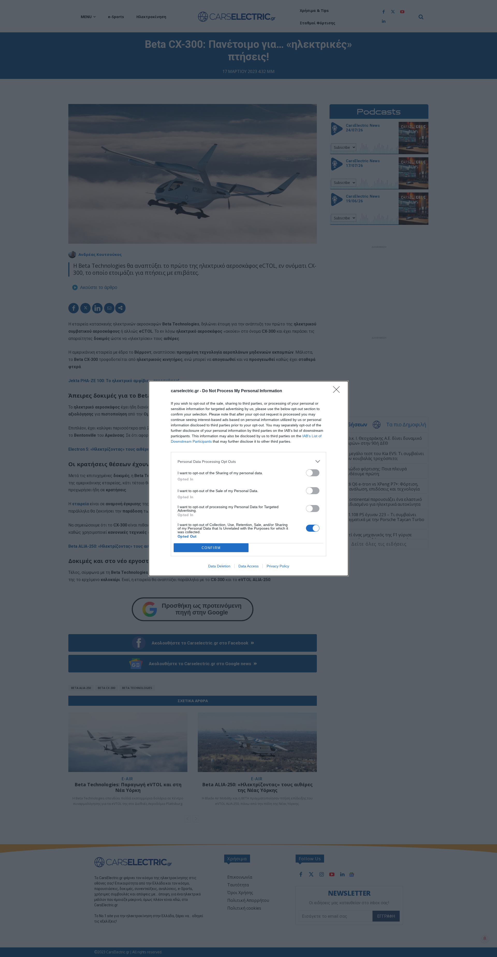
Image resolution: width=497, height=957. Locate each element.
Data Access (248, 566)
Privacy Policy (278, 566)
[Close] (338, 391)
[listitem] (248, 461)
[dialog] (248, 478)
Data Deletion (219, 566)
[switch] (312, 472)
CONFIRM (211, 548)
